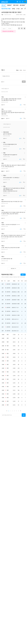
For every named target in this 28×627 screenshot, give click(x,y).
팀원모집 (9, 5)
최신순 (24, 70)
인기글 (17, 8)
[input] (13, 77)
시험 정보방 (22, 5)
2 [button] (10, 410)
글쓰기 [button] (23, 274)
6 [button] (18, 410)
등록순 (21, 70)
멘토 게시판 (15, 5)
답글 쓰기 (3, 104)
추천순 (17, 70)
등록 (24, 81)
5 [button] (16, 410)
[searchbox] (11, 415)
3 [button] (12, 410)
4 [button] (14, 410)
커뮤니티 (3, 5)
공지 (22, 8)
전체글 (13, 8)
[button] (7, 411)
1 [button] (8, 410)
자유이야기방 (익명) (6, 8)
